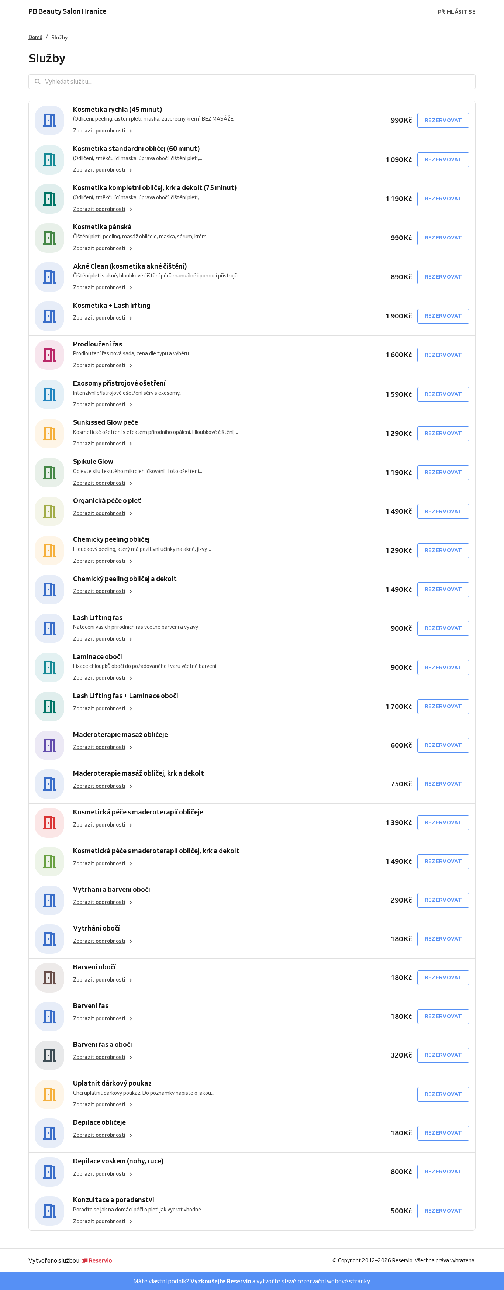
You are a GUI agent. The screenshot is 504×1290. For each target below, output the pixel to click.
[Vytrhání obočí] (49, 939)
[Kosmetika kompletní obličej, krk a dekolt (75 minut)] (49, 199)
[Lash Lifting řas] (49, 629)
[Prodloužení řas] (49, 355)
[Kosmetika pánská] (49, 238)
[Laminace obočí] (49, 668)
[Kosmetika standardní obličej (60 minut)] (49, 160)
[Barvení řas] (49, 1016)
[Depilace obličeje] (49, 1133)
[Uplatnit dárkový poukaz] (49, 1094)
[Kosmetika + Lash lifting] (49, 316)
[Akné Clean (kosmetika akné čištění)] (49, 277)
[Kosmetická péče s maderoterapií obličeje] (49, 823)
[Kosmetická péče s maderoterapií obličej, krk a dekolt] (49, 861)
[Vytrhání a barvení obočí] (49, 900)
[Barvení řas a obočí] (49, 1055)
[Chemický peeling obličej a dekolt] (49, 589)
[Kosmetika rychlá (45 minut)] (49, 120)
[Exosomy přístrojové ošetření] (49, 394)
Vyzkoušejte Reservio (220, 1281)
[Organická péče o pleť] (49, 511)
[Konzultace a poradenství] (49, 1211)
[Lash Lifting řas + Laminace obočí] (49, 706)
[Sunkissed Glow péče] (49, 433)
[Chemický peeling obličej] (49, 550)
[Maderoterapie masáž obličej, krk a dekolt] (49, 784)
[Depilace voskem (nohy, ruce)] (49, 1172)
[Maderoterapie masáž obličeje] (49, 745)
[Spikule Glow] (49, 472)
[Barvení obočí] (49, 978)
